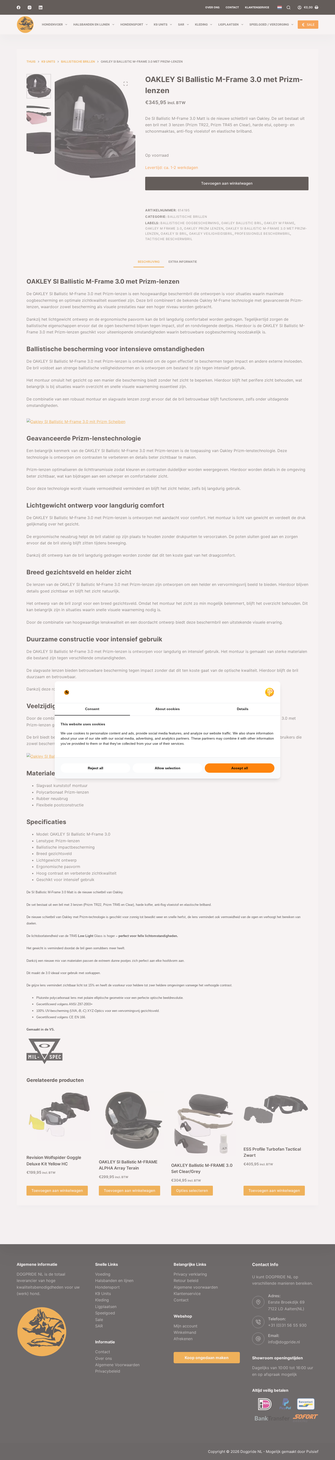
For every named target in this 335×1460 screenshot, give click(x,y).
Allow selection (167, 768)
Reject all (95, 768)
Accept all (239, 768)
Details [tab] (242, 709)
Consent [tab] (92, 709)
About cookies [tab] (167, 709)
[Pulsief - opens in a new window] (269, 692)
